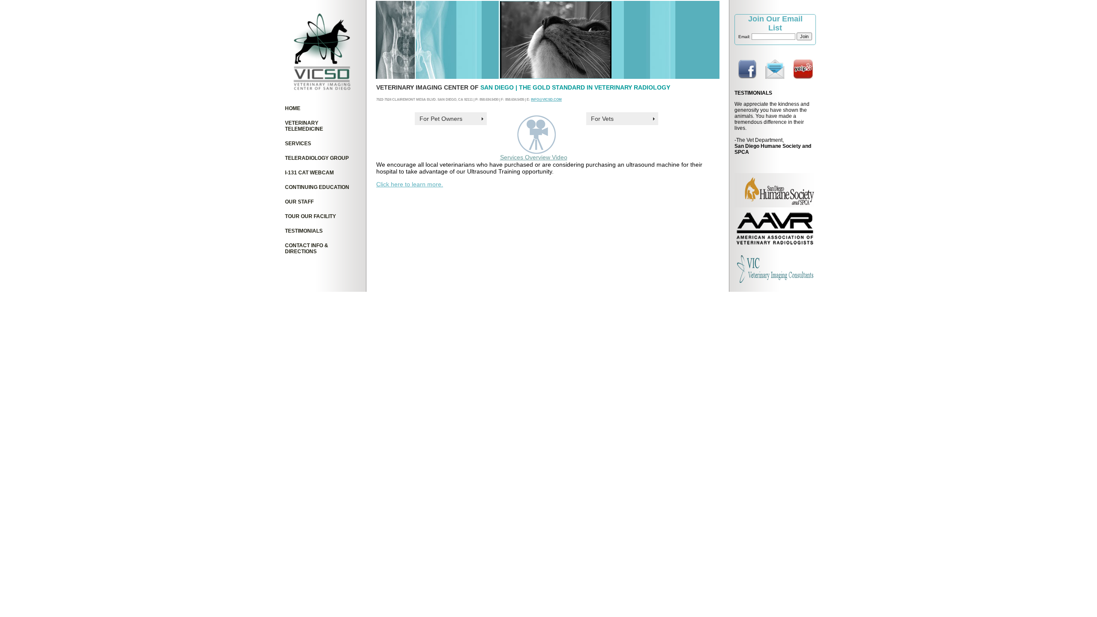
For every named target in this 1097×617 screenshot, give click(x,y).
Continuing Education (317, 187)
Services (298, 144)
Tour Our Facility (310, 216)
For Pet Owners (441, 118)
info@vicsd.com (546, 99)
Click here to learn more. (409, 184)
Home (292, 108)
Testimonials (304, 231)
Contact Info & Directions (306, 249)
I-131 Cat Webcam (309, 173)
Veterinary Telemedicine (304, 126)
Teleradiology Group (317, 158)
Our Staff (299, 202)
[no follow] (747, 76)
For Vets (602, 118)
